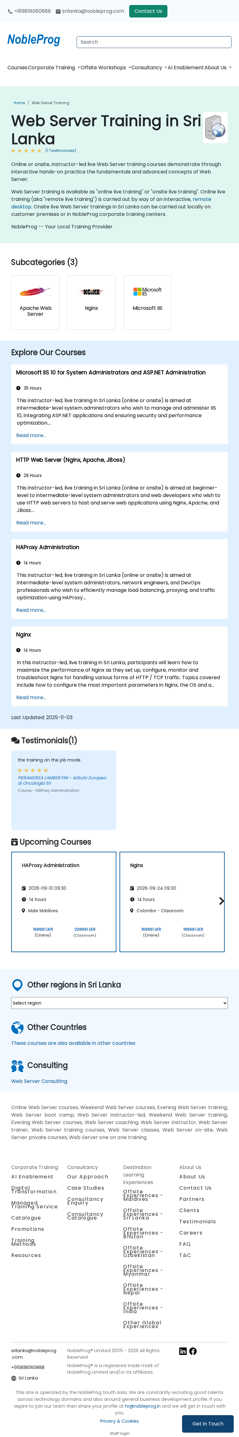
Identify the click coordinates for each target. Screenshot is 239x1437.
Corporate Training (52, 67)
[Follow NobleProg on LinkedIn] (183, 1351)
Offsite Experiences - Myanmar (143, 1270)
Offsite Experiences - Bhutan (143, 1232)
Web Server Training (50, 102)
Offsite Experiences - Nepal (143, 1289)
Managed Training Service (34, 1204)
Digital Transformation (34, 1189)
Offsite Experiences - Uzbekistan (143, 1251)
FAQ (185, 1244)
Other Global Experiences (142, 1324)
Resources (26, 1255)
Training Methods (23, 1242)
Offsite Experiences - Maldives (143, 1195)
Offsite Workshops (104, 67)
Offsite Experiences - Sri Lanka (143, 1214)
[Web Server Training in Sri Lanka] (39, 39)
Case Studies (85, 1187)
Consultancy (147, 67)
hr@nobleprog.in (143, 1406)
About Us (216, 67)
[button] (220, 901)
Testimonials (197, 1221)
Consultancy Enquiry (85, 1201)
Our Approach (87, 1176)
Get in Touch (207, 1423)
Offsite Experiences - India (143, 1307)
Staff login (119, 1433)
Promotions (28, 1229)
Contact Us (148, 11)
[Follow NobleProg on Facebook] (193, 1351)
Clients (189, 1210)
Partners (192, 1199)
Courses (17, 67)
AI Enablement (186, 67)
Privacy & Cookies (119, 1421)
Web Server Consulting (39, 1081)
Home (19, 102)
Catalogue (26, 1217)
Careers (191, 1232)
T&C (185, 1255)
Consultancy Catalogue (85, 1215)
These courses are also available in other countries (73, 1043)
